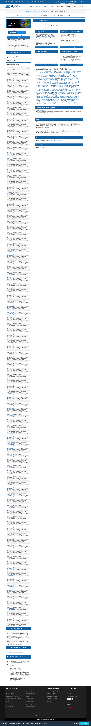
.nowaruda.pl (11, 349)
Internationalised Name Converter (13, 698)
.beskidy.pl (10, 123)
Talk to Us (81, 6)
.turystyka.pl (11, 561)
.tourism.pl (10, 550)
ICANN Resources (51, 699)
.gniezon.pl (10, 183)
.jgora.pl (10, 211)
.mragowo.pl (10, 335)
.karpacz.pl (10, 218)
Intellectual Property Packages (33, 691)
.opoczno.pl (10, 371)
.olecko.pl (10, 360)
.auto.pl (9, 112)
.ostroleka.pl (10, 382)
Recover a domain (10, 706)
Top (27, 713)
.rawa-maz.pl (11, 444)
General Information (51, 695)
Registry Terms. (58, 140)
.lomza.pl (10, 284)
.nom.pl (9, 346)
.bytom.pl (10, 148)
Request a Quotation (10, 703)
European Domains (42, 11)
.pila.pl (9, 397)
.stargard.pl (10, 506)
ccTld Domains (33, 11)
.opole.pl (10, 375)
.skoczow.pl (10, 481)
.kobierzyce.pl (11, 244)
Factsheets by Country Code (53, 691)
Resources (49, 701)
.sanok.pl (10, 462)
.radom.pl (10, 441)
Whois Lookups (29, 703)
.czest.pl (10, 159)
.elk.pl (9, 172)
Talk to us (69, 693)
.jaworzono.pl (11, 204)
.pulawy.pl (10, 437)
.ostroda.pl (10, 379)
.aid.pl (9, 101)
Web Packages (29, 699)
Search (18, 37)
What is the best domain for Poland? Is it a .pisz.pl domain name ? (49, 148)
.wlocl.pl (10, 597)
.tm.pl (9, 546)
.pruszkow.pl (11, 430)
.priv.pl (9, 422)
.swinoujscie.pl (11, 521)
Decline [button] (76, 723)
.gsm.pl (9, 197)
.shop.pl (10, 473)
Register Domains (10, 693)
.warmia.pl (10, 575)
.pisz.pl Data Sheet (46, 64)
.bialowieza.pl (11, 126)
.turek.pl (10, 557)
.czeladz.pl (10, 155)
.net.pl (9, 90)
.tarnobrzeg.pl (11, 539)
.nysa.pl (10, 353)
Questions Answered (31, 704)
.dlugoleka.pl (11, 163)
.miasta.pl (10, 320)
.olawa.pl (10, 357)
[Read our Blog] (73, 699)
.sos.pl (9, 495)
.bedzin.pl (10, 119)
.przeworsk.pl (11, 433)
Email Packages (29, 701)
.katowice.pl (10, 226)
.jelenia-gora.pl (11, 208)
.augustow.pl (11, 108)
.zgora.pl (10, 619)
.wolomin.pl (10, 601)
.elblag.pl (10, 169)
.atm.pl (9, 104)
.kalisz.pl (10, 215)
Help (75, 6)
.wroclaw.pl (10, 604)
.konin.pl (10, 251)
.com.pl (9, 82)
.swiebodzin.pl (11, 517)
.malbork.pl (10, 302)
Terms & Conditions (30, 706)
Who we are (69, 691)
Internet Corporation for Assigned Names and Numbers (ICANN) (45, 37)
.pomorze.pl (10, 415)
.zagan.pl (10, 612)
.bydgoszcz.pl (11, 144)
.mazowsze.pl (11, 309)
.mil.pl (9, 331)
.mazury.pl (10, 313)
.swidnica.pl (10, 513)
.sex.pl (9, 470)
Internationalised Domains (12, 696)
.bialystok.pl (10, 130)
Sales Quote (60, 6)
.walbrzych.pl (11, 572)
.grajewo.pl (10, 193)
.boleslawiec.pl (11, 141)
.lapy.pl (9, 266)
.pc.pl (9, 393)
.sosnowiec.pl (11, 491)
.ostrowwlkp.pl (11, 390)
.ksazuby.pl (10, 258)
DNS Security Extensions (52, 698)
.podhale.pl (10, 400)
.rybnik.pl (10, 455)
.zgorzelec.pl (11, 623)
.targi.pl (9, 535)
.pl (8, 75)
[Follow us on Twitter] (70, 699)
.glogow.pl (10, 176)
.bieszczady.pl (11, 137)
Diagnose (28, 696)
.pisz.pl (71, 89)
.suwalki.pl (10, 510)
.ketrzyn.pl (10, 237)
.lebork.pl (10, 269)
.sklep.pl (10, 477)
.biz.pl (9, 79)
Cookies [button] (45, 723)
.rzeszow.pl (10, 459)
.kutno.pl (10, 262)
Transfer (28, 695)
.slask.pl (10, 484)
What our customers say (72, 696)
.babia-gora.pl (11, 115)
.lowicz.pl (10, 288)
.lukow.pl (10, 295)
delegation (15, 652)
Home (31, 6)
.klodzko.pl (10, 240)
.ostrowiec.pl (11, 386)
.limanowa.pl (10, 280)
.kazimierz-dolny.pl (12, 229)
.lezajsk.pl (10, 277)
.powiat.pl (10, 419)
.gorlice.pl (10, 187)
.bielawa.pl (10, 133)
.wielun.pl (10, 590)
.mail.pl (9, 298)
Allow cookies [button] (84, 723)
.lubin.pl (10, 291)
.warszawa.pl (11, 579)
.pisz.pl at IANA (46, 47)
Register (45, 6)
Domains (38, 6)
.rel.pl (9, 451)
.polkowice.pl (11, 408)
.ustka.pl (10, 568)
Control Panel (70, 707)
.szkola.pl (62, 97)
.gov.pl (9, 191)
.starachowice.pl (11, 502)
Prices (52, 6)
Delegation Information (52, 693)
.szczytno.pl (10, 528)
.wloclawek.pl (11, 593)
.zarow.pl (10, 615)
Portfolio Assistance (30, 693)
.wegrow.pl (10, 586)
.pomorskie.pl (11, 411)
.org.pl (9, 93)
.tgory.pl (10, 542)
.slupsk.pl (10, 488)
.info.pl (9, 86)
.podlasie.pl (10, 404)
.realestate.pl (11, 448)
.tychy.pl (10, 564)
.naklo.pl (10, 339)
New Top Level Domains (11, 699)
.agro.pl (9, 97)
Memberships (70, 695)
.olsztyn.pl (10, 368)
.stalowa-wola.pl (11, 499)
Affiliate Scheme (30, 698)
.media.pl (10, 317)
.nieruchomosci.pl (12, 342)
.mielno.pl (10, 328)
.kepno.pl (10, 233)
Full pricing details (39, 114)
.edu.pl (9, 166)
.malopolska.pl (11, 306)
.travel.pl (10, 553)
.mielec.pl (10, 324)
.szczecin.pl (10, 524)
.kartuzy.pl (10, 222)
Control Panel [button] (59, 1)
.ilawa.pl (10, 200)
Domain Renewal (71, 708)
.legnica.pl (10, 273)
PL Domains (50, 11)
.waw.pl (9, 582)
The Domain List (9, 695)
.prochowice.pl (11, 426)
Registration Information (52, 696)
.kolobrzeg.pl (11, 248)
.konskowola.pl (11, 255)
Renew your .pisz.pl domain (71, 64)
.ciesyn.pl (10, 152)
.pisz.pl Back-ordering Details (71, 47)
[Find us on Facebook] (68, 699)
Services (68, 6)
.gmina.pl (10, 180)
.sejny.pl (10, 466)
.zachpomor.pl (11, 608)
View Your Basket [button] (68, 1)
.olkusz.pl (10, 364)
